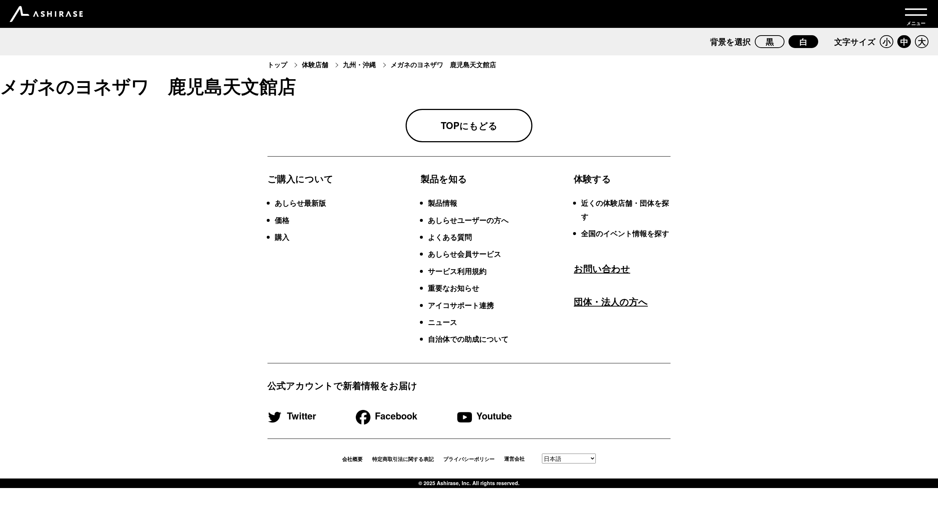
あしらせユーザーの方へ (468, 219)
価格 (282, 219)
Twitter (301, 415)
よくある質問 (450, 236)
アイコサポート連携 (461, 305)
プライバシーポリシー (469, 458)
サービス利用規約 (457, 270)
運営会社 (514, 459)
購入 (282, 236)
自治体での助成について (468, 338)
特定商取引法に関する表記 (403, 458)
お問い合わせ (602, 268)
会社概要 (352, 458)
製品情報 (442, 202)
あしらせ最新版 (300, 202)
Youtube (494, 415)
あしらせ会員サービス (464, 253)
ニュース (442, 321)
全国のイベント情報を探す (625, 233)
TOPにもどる (469, 125)
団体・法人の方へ (611, 301)
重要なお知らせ (453, 287)
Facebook (396, 415)
